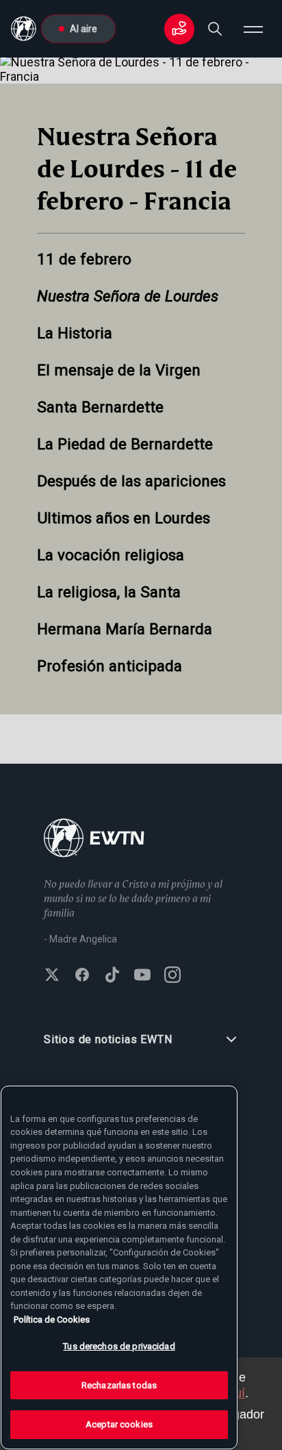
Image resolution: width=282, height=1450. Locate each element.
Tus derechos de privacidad (119, 1346)
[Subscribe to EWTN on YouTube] (142, 976)
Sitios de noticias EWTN (108, 1039)
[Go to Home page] (94, 839)
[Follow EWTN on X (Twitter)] (52, 976)
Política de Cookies (52, 1319)
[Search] (215, 29)
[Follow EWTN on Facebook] (82, 976)
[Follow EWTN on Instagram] (172, 976)
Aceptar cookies (119, 1424)
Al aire (83, 28)
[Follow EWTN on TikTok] (112, 976)
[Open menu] (253, 29)
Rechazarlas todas (119, 1385)
